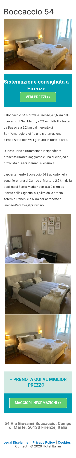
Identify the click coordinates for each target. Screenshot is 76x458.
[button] (38, 97)
